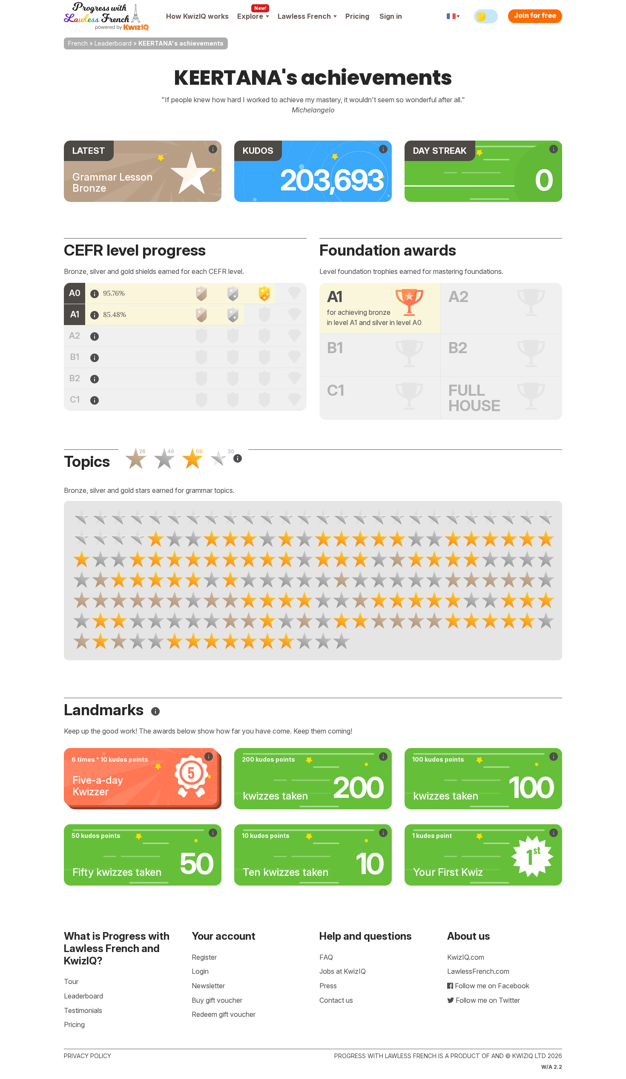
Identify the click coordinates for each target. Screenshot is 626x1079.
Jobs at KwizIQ (342, 971)
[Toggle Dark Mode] (486, 16)
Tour (71, 981)
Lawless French (304, 16)
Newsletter (208, 985)
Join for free (535, 15)
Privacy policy (87, 1055)
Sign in (390, 16)
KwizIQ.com (465, 957)
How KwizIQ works (197, 16)
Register (204, 957)
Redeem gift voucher (224, 1014)
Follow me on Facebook (491, 985)
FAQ (326, 957)
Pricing (357, 16)
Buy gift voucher (217, 1000)
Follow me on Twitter (487, 1000)
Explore (250, 16)
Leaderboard (113, 43)
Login (200, 971)
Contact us (336, 1000)
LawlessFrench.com (478, 971)
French (78, 43)
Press (328, 985)
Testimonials (83, 1010)
